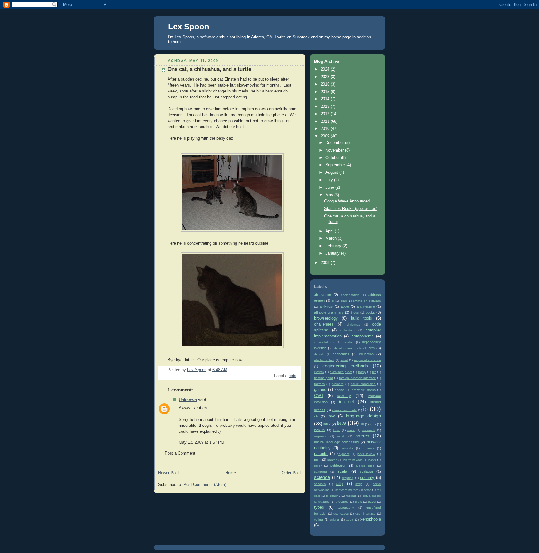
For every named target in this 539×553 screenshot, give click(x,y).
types (319, 507)
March (331, 238)
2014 (326, 99)
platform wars (353, 459)
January (333, 253)
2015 (326, 92)
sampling (320, 471)
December (335, 143)
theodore (342, 501)
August (332, 172)
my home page (337, 37)
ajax (344, 300)
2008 (326, 263)
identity (344, 395)
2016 (326, 84)
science (322, 477)
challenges (323, 324)
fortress (319, 384)
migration (320, 436)
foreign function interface (357, 378)
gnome (340, 389)
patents (321, 453)
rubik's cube (365, 465)
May (329, 195)
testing (351, 495)
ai (333, 300)
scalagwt (366, 471)
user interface (365, 513)
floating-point (323, 378)
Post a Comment (180, 453)
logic (336, 430)
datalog (348, 342)
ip (365, 409)
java (331, 416)
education (366, 354)
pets (292, 376)
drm (372, 348)
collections (347, 330)
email (344, 360)
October (333, 158)
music (341, 436)
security (367, 478)
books (370, 312)
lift (362, 424)
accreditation (350, 294)
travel (372, 501)
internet (346, 401)
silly (339, 483)
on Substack (298, 37)
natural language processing (336, 442)
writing (334, 519)
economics (341, 354)
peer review (366, 454)
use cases (341, 513)
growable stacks (364, 389)
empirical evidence (367, 360)
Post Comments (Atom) (204, 484)
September (335, 165)
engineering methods (345, 365)
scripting (347, 478)
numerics (368, 448)
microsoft (368, 430)
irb (316, 416)
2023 (326, 77)
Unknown (188, 400)
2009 (326, 136)
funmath (337, 384)
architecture (366, 306)
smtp (358, 484)
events (319, 372)
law (341, 423)
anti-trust (326, 306)
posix (372, 459)
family (362, 372)
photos (332, 459)
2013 (326, 106)
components (363, 336)
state (367, 489)
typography (346, 507)
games (320, 389)
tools (358, 501)
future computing (363, 384)
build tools (361, 318)
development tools (348, 348)
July (329, 180)
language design (363, 415)
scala (342, 471)
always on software (367, 300)
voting (318, 519)
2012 (326, 114)
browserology (326, 318)
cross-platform (324, 342)
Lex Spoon (188, 26)
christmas (353, 324)
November (335, 150)
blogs (355, 312)
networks (347, 448)
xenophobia (370, 519)
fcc (374, 372)
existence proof (341, 372)
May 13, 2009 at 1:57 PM (201, 442)
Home (230, 473)
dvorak (319, 354)
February (333, 246)
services (320, 484)
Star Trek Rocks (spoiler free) (350, 209)
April (330, 231)
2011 (326, 121)
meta (351, 430)
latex (327, 424)
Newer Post (168, 473)
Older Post (291, 473)
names (362, 435)
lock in (319, 430)
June (330, 187)
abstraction (322, 294)
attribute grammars (328, 312)
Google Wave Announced (347, 201)
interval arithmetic (344, 410)
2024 (326, 69)
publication (338, 465)
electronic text (324, 360)
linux (373, 424)
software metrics (346, 489)
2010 (326, 129)
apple (345, 306)
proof (318, 465)
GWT (318, 396)
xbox (349, 519)
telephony (333, 495)
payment (343, 454)
